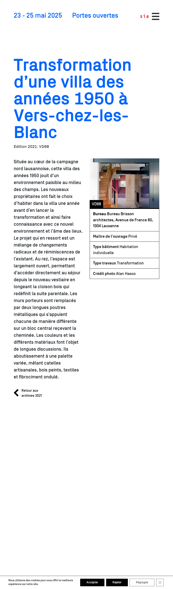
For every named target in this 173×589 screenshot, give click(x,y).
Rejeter (117, 582)
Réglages (142, 582)
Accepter (92, 582)
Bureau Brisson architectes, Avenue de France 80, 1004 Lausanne (123, 220)
